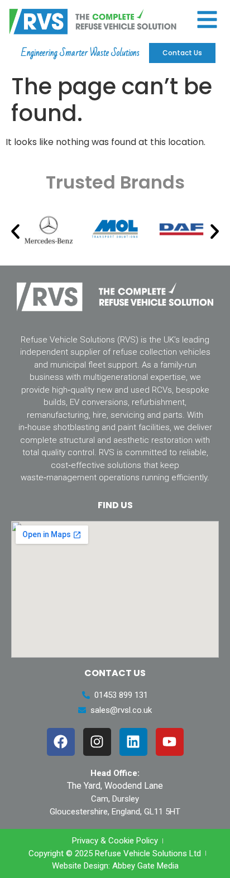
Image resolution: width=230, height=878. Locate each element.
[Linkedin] (133, 742)
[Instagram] (97, 742)
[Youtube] (170, 742)
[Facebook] (61, 742)
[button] (15, 231)
